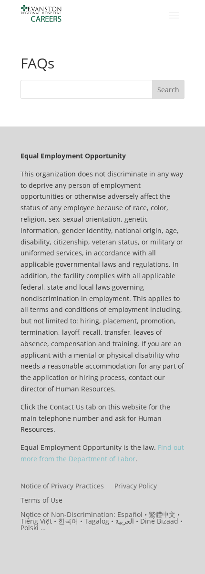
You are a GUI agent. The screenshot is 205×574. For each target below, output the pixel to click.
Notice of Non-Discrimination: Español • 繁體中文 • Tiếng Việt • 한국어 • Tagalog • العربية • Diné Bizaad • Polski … (101, 521)
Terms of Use (41, 501)
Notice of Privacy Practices (62, 486)
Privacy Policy (135, 486)
